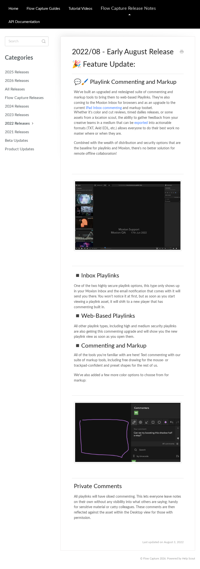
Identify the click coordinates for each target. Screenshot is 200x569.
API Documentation (24, 22)
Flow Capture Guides (43, 9)
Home (13, 9)
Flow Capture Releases (24, 98)
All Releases (15, 89)
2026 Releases (17, 81)
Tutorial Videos (80, 9)
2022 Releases (18, 123)
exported (141, 123)
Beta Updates (16, 140)
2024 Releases (17, 106)
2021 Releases (17, 132)
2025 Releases (17, 72)
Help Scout (188, 558)
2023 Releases (17, 115)
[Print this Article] (182, 52)
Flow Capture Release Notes (128, 8)
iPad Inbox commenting (104, 108)
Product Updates (19, 149)
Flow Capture (151, 558)
